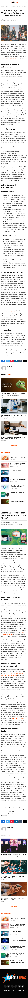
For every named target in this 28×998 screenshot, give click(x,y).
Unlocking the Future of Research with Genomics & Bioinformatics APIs (18, 479)
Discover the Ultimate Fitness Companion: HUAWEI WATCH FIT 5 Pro (18, 457)
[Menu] (2, 2)
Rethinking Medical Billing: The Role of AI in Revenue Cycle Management (13, 416)
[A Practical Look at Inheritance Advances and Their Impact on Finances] (14, 428)
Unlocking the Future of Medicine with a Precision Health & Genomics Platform (17, 472)
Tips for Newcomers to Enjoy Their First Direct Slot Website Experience (12, 877)
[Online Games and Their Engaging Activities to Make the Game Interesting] (14, 846)
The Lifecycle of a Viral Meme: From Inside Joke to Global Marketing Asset (13, 394)
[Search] (26, 2)
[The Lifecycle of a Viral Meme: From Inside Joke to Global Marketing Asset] (14, 385)
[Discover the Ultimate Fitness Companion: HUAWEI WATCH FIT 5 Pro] (5, 457)
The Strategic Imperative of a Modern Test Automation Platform (17, 487)
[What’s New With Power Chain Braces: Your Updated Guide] (5, 465)
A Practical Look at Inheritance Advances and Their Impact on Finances (13, 437)
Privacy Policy (12, 990)
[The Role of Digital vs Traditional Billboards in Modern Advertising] (14, 33)
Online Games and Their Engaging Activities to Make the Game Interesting (13, 855)
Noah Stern (8, 20)
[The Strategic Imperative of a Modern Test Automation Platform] (5, 487)
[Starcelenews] (14, 2)
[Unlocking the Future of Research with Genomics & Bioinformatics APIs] (5, 479)
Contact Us (21, 990)
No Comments (6, 22)
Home (5, 990)
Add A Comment (14, 445)
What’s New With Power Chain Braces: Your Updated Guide (17, 464)
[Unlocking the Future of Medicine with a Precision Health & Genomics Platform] (5, 472)
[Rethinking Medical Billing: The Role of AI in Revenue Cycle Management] (14, 406)
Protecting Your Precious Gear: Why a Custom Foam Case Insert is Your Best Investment (18, 494)
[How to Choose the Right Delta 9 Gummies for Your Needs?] (14, 537)
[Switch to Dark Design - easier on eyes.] (24, 2)
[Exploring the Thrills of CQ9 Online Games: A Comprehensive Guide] (14, 889)
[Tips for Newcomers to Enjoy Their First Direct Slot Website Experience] (14, 867)
